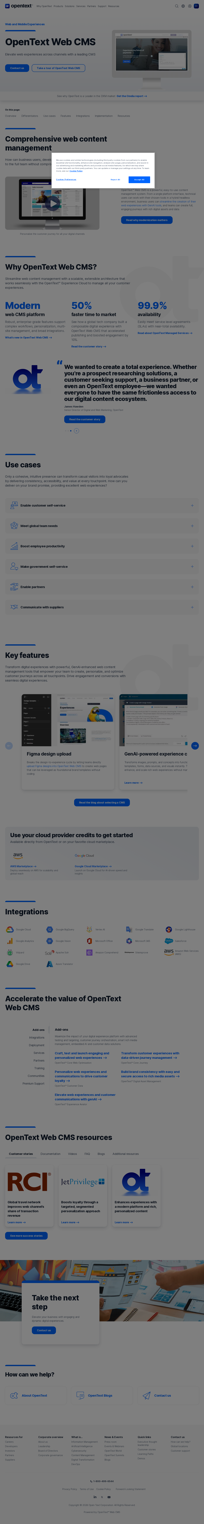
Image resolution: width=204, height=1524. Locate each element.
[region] (103, 170)
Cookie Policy (76, 171)
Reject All (115, 179)
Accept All (139, 179)
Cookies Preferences (66, 179)
